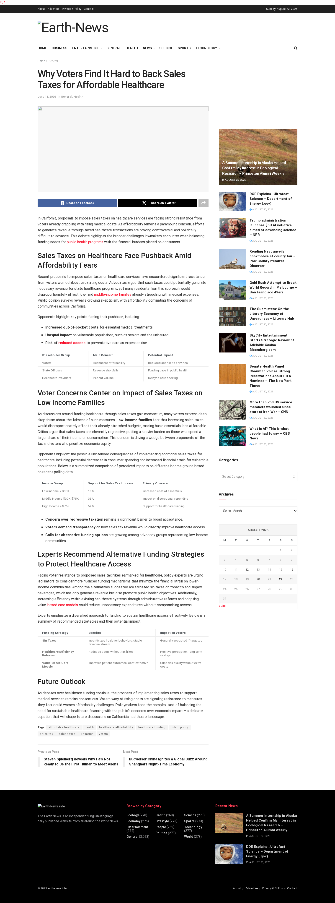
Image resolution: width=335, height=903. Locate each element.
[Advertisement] (214, 27)
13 (258, 569)
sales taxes (67, 734)
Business (59, 48)
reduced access (71, 343)
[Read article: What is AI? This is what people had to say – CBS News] (232, 436)
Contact (89, 8)
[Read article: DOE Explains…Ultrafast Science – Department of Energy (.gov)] (232, 201)
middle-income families (112, 294)
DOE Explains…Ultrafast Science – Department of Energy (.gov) (271, 199)
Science (166, 48)
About (41, 8)
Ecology (132, 815)
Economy (133, 821)
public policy (180, 727)
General (113, 48)
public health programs (85, 242)
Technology (206, 48)
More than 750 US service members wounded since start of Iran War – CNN (271, 407)
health (89, 727)
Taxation (87, 734)
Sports (184, 48)
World (188, 836)
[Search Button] (295, 48)
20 (258, 579)
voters (103, 734)
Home (42, 48)
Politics (161, 833)
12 (247, 569)
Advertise (53, 8)
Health (132, 48)
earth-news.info (57, 888)
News (147, 48)
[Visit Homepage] (73, 27)
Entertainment (85, 48)
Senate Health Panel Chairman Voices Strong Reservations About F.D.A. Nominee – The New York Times (271, 376)
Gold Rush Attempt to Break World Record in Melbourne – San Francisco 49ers (273, 287)
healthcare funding (152, 727)
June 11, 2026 (47, 96)
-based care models (62, 605)
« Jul (222, 606)
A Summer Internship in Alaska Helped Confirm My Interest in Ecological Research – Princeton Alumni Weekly (254, 168)
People (160, 827)
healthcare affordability (116, 727)
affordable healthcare (64, 727)
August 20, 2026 (235, 179)
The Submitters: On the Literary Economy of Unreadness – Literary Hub (272, 314)
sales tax (46, 734)
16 (291, 569)
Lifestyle (162, 821)
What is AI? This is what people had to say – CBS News (270, 433)
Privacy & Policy (71, 8)
